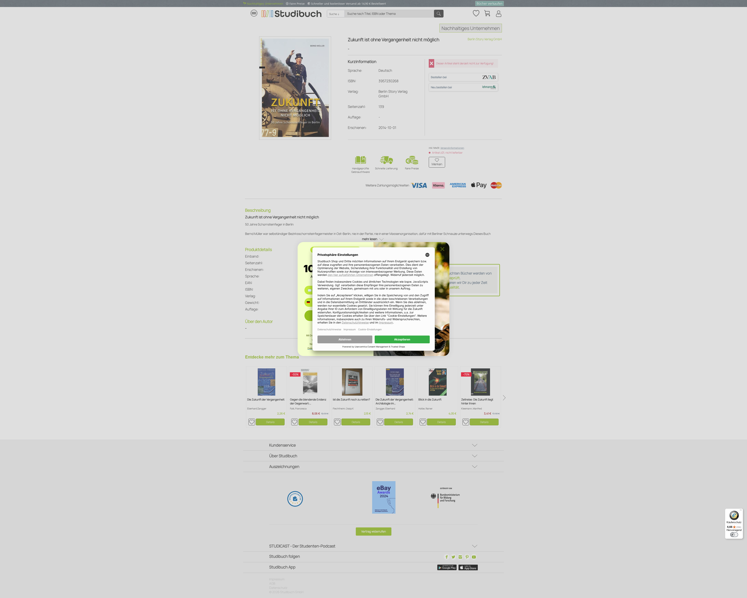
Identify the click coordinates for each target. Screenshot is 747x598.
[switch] (734, 534)
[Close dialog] (442, 249)
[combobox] (311, 302)
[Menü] (740, 511)
